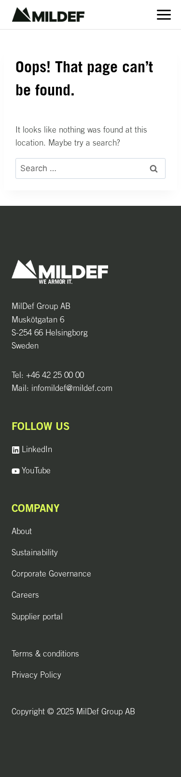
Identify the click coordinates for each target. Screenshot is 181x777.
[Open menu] (163, 14)
